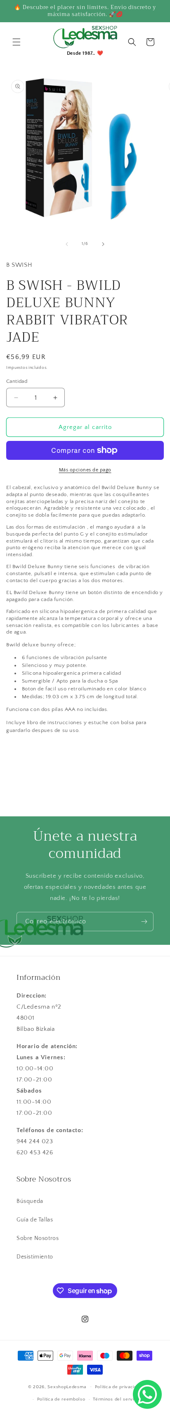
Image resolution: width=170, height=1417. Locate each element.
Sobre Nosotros (38, 1238)
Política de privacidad (118, 1386)
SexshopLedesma (66, 1386)
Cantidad (16, 381)
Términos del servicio (117, 1399)
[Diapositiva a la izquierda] (67, 244)
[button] (16, 42)
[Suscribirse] (144, 921)
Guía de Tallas (35, 1220)
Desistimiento (35, 1257)
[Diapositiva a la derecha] (103, 244)
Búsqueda (30, 1201)
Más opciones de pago (85, 470)
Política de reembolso (61, 1399)
